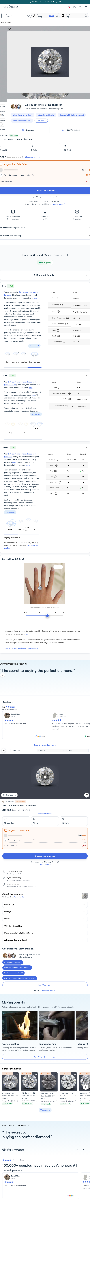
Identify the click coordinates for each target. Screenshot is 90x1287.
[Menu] (86, 7)
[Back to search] (3, 750)
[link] (45, 856)
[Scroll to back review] (77, 1149)
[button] (33, 175)
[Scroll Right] (85, 1087)
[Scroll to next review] (83, 1149)
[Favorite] (86, 795)
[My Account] (74, 7)
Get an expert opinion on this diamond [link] (22, 648)
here (35, 298)
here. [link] (28, 634)
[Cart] (80, 7)
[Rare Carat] (9, 7)
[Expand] (58, 567)
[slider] (44, 614)
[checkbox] (5, 830)
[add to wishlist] (9, 28)
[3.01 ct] (44, 616)
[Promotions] (69, 7)
